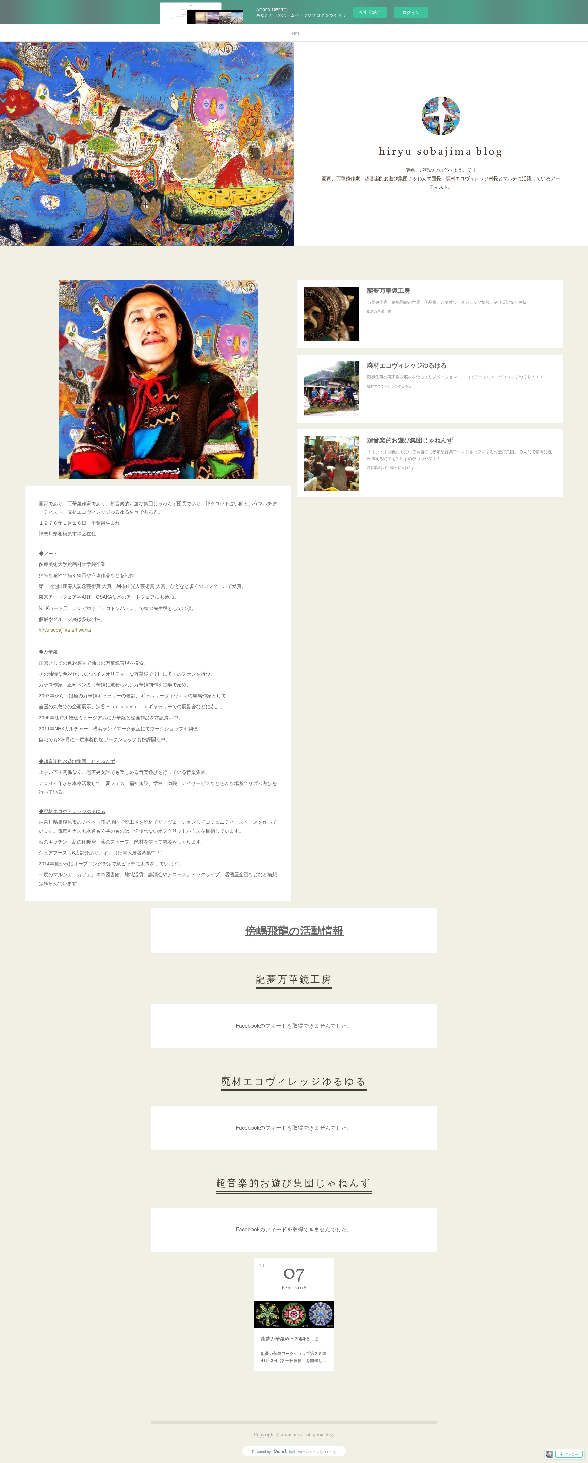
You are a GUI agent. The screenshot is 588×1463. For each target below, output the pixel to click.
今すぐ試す (370, 11)
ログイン (411, 12)
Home (294, 33)
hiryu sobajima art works (65, 629)
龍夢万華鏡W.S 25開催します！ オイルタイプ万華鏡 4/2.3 (294, 1338)
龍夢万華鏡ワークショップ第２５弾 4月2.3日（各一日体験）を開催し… (294, 1356)
